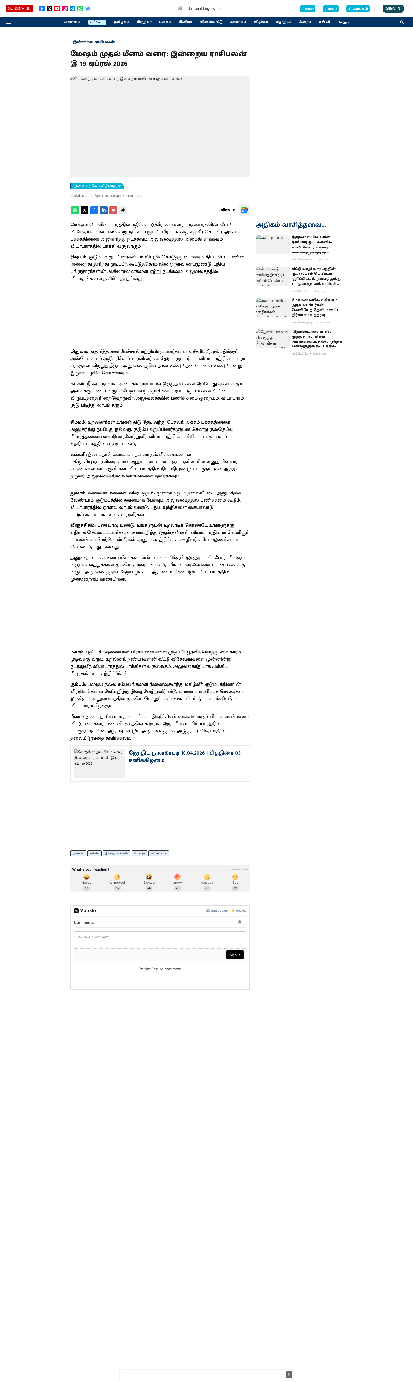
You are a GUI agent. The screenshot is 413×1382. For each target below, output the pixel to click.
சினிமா (185, 22)
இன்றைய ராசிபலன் (116, 853)
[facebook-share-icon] (94, 213)
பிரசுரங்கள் (358, 8)
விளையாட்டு (211, 22)
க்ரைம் (305, 22)
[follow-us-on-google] (244, 210)
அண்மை (72, 22)
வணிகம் (238, 22)
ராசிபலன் (78, 853)
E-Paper (308, 8)
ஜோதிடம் (284, 22)
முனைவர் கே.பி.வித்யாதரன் (97, 186)
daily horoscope (158, 853)
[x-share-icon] (84, 213)
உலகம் (165, 22)
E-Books (331, 8)
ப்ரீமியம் (97, 22)
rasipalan (94, 853)
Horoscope (139, 853)
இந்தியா (144, 22)
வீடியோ (261, 22)
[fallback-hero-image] (273, 244)
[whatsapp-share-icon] (75, 213)
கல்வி (324, 22)
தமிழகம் (121, 22)
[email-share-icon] (113, 213)
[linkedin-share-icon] (104, 213)
